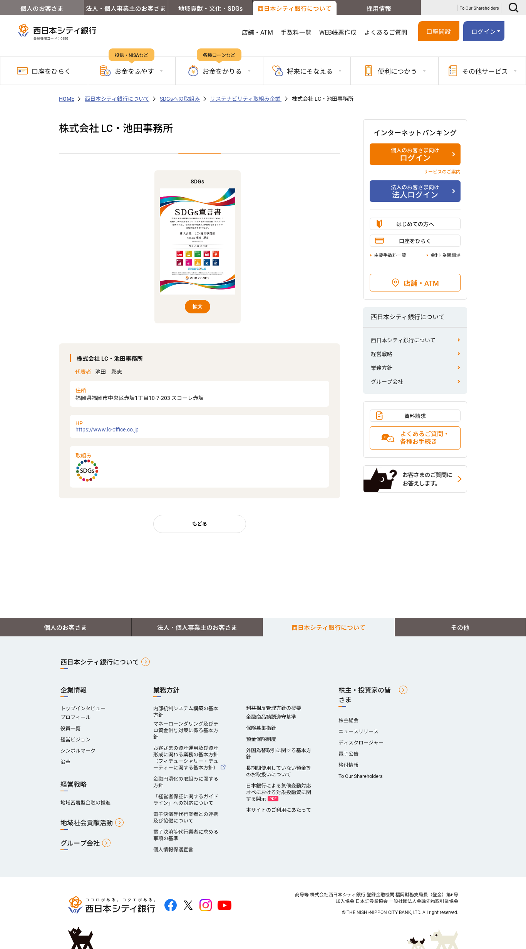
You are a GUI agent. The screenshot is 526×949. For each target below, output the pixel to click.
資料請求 (415, 416)
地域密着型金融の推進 (85, 803)
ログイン (415, 155)
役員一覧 (70, 728)
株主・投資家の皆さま (364, 695)
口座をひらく (51, 71)
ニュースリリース (358, 731)
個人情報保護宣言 (173, 849)
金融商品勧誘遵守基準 (271, 717)
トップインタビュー (83, 708)
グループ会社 (387, 382)
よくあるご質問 (385, 32)
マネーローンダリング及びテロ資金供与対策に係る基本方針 (185, 730)
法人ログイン (415, 192)
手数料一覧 (296, 32)
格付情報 (348, 765)
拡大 (198, 307)
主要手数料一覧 (390, 255)
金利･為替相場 (446, 255)
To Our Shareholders (479, 8)
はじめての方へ (415, 224)
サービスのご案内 (442, 172)
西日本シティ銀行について (295, 8)
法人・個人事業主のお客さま (126, 8)
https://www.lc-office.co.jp (107, 426)
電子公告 (348, 754)
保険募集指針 (261, 728)
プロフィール (75, 717)
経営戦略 (381, 354)
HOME (66, 99)
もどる (199, 524)
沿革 (65, 762)
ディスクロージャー (361, 743)
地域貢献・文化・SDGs (210, 8)
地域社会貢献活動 (86, 823)
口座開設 (438, 31)
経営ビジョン (75, 740)
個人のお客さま (42, 8)
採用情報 (379, 8)
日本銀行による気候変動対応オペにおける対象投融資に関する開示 (278, 792)
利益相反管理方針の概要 (273, 708)
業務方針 (381, 368)
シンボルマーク (77, 751)
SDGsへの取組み (180, 99)
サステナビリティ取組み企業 (245, 99)
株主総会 (348, 720)
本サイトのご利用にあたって (278, 810)
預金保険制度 (261, 739)
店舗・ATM (257, 32)
